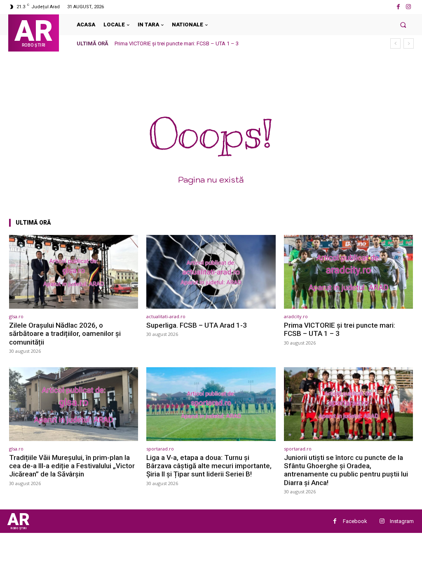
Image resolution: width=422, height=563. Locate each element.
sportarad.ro (160, 448)
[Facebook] (398, 7)
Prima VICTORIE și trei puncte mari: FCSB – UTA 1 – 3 (177, 43)
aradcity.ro (296, 316)
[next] (408, 43)
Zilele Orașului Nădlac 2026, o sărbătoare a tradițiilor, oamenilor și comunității (65, 333)
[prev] (395, 43)
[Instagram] (408, 7)
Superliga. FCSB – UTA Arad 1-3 (196, 325)
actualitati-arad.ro (165, 316)
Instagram (402, 521)
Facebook (355, 521)
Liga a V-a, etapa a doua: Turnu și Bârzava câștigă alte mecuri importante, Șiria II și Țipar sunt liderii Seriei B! (209, 466)
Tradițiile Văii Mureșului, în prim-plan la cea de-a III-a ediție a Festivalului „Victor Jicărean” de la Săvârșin (72, 466)
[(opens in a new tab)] (73, 272)
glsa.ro (16, 316)
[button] (403, 24)
